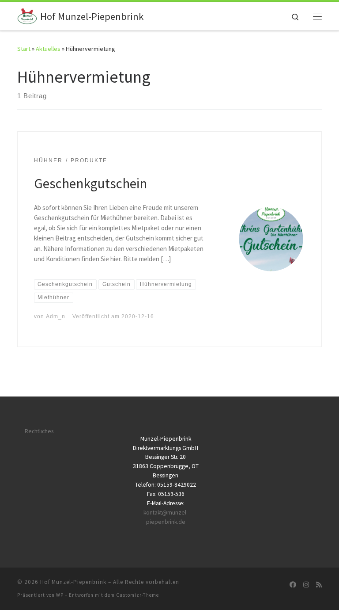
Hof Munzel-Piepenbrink (73, 582)
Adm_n (55, 316)
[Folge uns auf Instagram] (306, 584)
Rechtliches (39, 431)
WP (60, 595)
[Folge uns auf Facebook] (293, 584)
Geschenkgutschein (90, 183)
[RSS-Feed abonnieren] (319, 584)
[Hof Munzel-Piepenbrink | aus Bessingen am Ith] (27, 15)
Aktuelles (48, 49)
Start (23, 49)
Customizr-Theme (137, 595)
